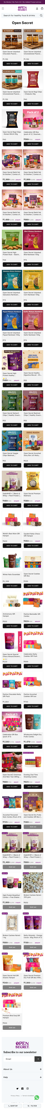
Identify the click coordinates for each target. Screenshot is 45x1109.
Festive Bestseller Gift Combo (32, 615)
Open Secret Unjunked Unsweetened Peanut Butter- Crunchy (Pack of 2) (11, 93)
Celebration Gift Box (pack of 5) (10, 735)
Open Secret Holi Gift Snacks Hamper (11, 976)
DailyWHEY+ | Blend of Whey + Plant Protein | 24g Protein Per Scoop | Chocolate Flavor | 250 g (12, 495)
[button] (2, 8)
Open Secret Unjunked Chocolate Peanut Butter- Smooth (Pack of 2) (12, 53)
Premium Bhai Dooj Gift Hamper (11, 1017)
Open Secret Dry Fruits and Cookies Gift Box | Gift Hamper (32, 816)
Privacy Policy (15, 1095)
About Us (7, 1069)
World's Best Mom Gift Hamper (11, 535)
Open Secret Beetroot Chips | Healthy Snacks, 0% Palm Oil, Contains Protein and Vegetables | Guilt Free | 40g (33, 414)
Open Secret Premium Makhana (32, 495)
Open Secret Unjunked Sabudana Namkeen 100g (11, 294)
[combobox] (22, 15)
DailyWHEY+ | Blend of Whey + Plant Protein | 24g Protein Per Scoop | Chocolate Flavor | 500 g (33, 856)
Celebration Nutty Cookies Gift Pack (30, 655)
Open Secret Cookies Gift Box (32, 575)
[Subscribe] (37, 1059)
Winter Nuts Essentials (11, 574)
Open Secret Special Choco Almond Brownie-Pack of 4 (12, 655)
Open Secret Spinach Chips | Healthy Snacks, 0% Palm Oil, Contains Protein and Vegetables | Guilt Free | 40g (12, 414)
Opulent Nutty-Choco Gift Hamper (32, 535)
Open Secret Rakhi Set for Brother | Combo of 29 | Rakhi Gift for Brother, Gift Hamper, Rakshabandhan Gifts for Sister (11, 173)
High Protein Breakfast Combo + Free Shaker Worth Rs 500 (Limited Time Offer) (11, 896)
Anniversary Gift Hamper (9, 615)
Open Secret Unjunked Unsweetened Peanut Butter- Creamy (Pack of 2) (33, 53)
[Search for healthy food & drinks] (41, 15)
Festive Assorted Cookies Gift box (30, 695)
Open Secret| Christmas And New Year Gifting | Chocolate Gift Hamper (12, 776)
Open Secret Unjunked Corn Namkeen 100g (32, 294)
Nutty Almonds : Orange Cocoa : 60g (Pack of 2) (33, 936)
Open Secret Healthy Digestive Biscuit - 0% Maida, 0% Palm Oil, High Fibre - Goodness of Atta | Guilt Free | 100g (32, 374)
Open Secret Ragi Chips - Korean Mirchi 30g (12, 133)
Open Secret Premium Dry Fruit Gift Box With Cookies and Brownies (32, 976)
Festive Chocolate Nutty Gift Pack (12, 695)
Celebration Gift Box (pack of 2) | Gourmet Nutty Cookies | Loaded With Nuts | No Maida (33, 133)
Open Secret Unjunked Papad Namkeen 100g (11, 334)
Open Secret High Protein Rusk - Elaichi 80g (11, 253)
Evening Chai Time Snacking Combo (31, 776)
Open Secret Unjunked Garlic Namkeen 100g (32, 334)
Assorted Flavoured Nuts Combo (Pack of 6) (12, 816)
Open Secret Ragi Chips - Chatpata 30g (33, 93)
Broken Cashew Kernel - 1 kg (12, 936)
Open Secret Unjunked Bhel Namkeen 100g (32, 253)
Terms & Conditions (28, 1095)
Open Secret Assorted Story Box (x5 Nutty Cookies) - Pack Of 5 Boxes (32, 454)
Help (5, 1077)
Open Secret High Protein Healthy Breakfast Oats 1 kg (10, 374)
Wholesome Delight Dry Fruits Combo (33, 735)
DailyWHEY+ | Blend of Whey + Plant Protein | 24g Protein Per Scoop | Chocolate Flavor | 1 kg (12, 856)
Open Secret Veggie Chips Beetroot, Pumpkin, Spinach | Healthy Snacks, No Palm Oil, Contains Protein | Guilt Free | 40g (10, 454)
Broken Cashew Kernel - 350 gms (33, 896)
